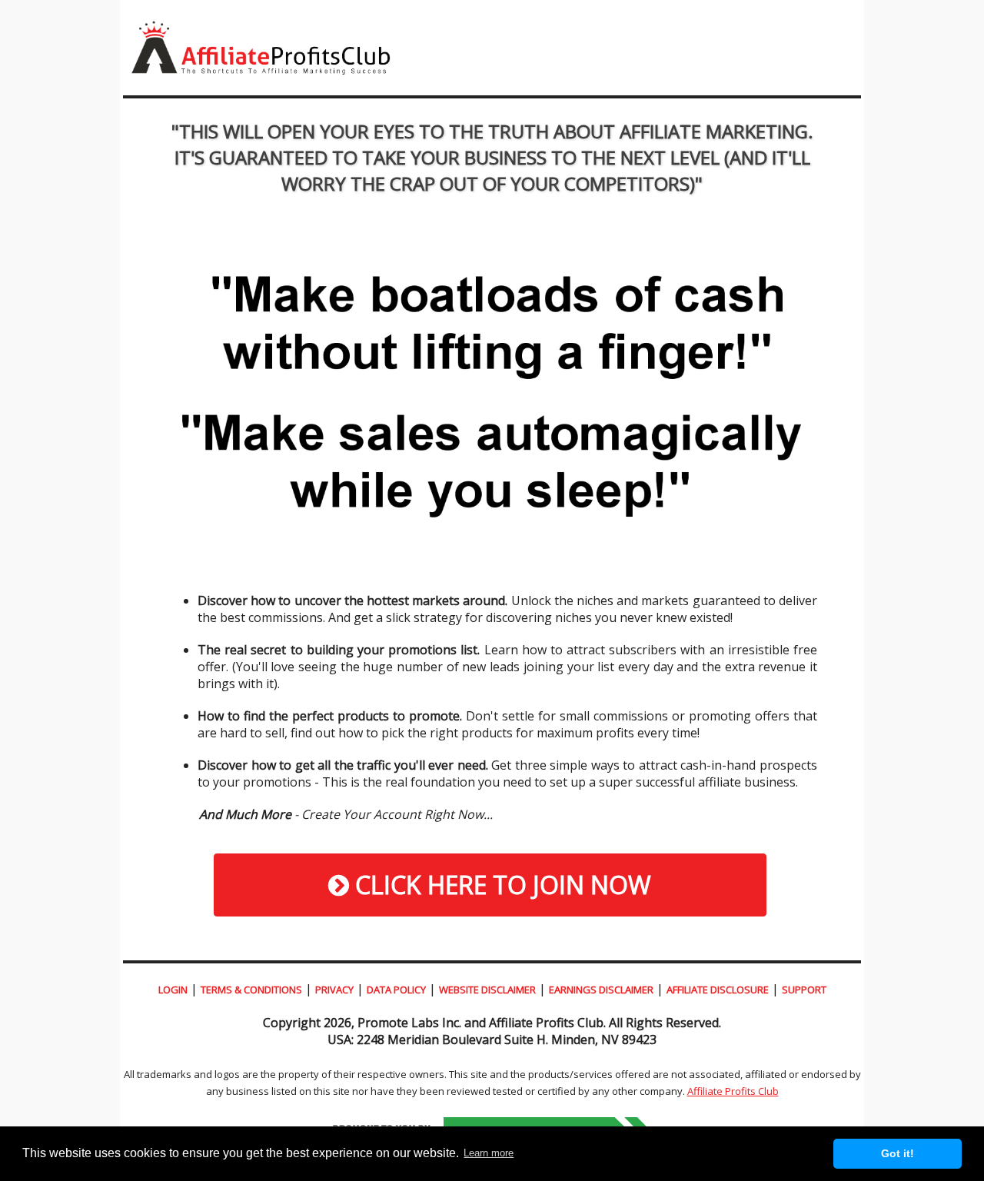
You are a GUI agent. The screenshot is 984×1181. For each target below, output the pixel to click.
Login (173, 989)
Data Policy (396, 989)
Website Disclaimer (487, 989)
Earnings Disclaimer (601, 989)
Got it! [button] (897, 1153)
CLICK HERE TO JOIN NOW (500, 884)
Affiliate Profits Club (733, 1091)
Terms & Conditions (251, 989)
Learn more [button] (489, 1153)
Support (804, 989)
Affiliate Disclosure (718, 989)
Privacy (334, 989)
